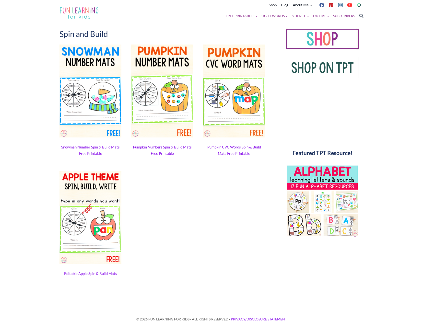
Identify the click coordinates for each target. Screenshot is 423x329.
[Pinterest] (331, 5)
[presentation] (90, 92)
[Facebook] (321, 5)
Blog (284, 5)
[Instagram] (340, 5)
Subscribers (344, 16)
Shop (273, 5)
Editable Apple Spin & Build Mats (90, 273)
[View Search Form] (361, 16)
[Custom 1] (359, 5)
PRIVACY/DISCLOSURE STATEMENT (259, 319)
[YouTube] (349, 5)
